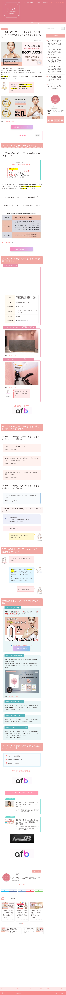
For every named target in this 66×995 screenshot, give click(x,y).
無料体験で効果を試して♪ (21, 771)
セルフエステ (4, 29)
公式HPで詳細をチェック (21, 249)
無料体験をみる (22, 648)
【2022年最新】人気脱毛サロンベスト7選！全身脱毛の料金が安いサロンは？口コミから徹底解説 (54, 43)
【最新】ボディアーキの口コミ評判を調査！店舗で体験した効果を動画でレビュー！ (54, 52)
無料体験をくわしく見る (22, 127)
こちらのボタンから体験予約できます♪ (22, 645)
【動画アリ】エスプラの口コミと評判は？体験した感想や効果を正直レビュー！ (54, 78)
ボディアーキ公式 (9, 121)
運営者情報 (38, 2)
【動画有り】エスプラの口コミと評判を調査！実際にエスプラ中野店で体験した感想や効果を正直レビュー (54, 69)
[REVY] (11, 20)
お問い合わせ (30, 2)
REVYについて (21, 2)
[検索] (62, 28)
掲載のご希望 (46, 2)
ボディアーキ (12, 355)
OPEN (37, 135)
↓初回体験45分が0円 (21, 406)
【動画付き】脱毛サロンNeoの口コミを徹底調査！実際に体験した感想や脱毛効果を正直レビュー (54, 60)
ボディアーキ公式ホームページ (22, 793)
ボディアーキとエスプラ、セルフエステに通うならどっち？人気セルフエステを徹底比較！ (54, 86)
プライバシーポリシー (8, 993)
